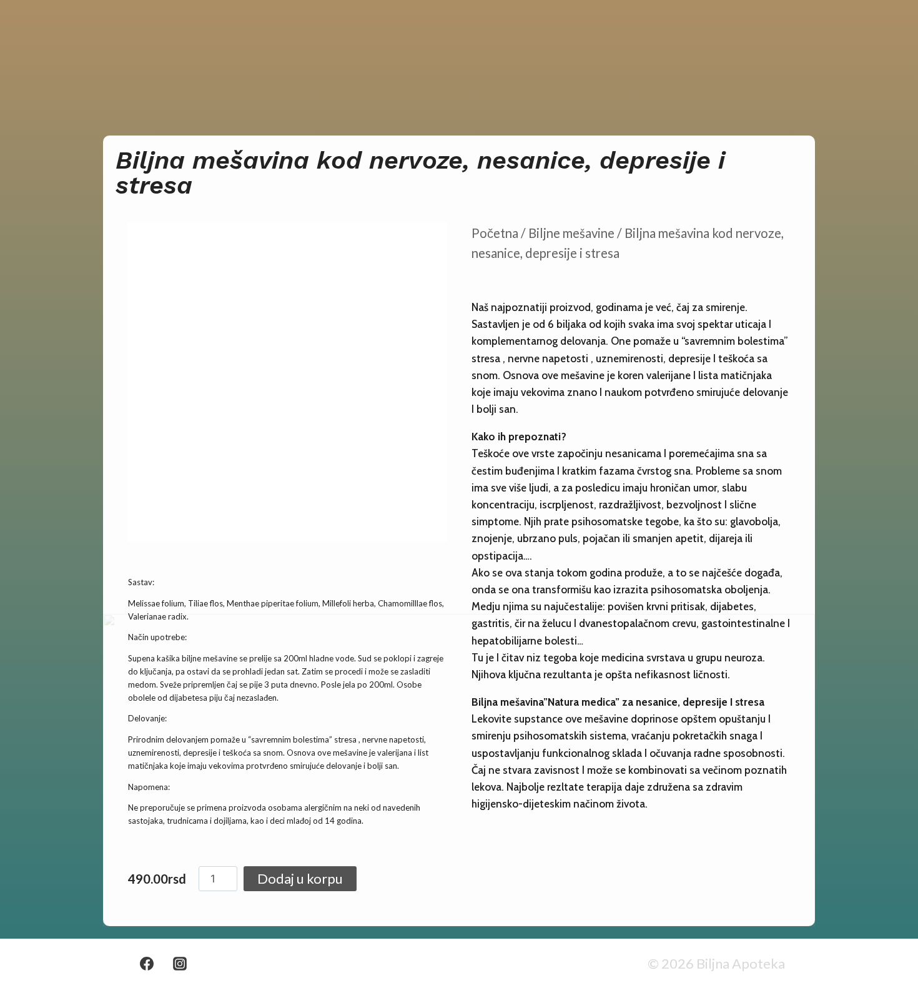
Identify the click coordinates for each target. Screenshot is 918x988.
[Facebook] (146, 963)
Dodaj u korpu (300, 878)
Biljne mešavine (571, 232)
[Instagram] (180, 963)
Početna (494, 232)
